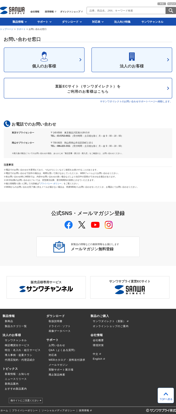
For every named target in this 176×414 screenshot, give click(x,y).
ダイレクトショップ (70, 11)
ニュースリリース (16, 378)
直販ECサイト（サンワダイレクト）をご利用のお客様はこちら (88, 88)
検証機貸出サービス (17, 345)
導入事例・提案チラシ (18, 355)
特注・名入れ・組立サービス (23, 350)
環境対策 (98, 345)
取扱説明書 (55, 321)
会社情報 (34, 11)
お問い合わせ (57, 345)
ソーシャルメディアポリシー (58, 410)
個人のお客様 (44, 66)
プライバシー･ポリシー (51, 183)
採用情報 (49, 11)
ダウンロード (70, 21)
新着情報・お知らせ (17, 373)
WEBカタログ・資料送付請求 (67, 359)
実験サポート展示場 (61, 369)
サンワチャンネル (152, 21)
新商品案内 (12, 383)
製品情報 (18, 21)
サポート (42, 21)
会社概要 (98, 340)
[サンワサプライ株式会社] (12, 10)
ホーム (4, 410)
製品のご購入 (100, 315)
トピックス (10, 368)
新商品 (9, 321)
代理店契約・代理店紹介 (20, 359)
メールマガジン (58, 364)
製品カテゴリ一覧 (16, 326)
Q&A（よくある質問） (63, 350)
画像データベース (60, 330)
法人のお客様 (132, 66)
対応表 (96, 21)
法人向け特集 (122, 21)
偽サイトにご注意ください (24, 400)
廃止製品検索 (57, 374)
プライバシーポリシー (25, 410)
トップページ (6, 29)
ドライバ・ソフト (60, 326)
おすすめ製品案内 (16, 388)
